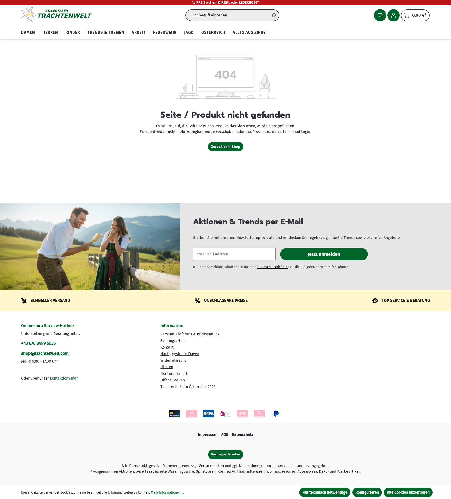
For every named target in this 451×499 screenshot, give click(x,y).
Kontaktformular (64, 378)
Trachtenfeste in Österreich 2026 (188, 386)
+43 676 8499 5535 (38, 343)
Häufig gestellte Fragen (179, 354)
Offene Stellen (172, 380)
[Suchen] (273, 15)
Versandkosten (211, 465)
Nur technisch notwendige (324, 492)
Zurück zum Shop (225, 146)
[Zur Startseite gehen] (56, 14)
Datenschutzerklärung (273, 267)
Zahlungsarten (172, 340)
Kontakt (167, 347)
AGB (224, 434)
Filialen (166, 367)
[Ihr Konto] (393, 15)
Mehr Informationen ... (167, 493)
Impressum (208, 434)
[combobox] (226, 15)
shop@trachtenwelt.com (45, 353)
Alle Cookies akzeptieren (408, 492)
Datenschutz (242, 434)
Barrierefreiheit (173, 373)
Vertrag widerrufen (225, 454)
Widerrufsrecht (173, 360)
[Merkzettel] (380, 15)
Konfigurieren (367, 492)
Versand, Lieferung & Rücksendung (189, 334)
